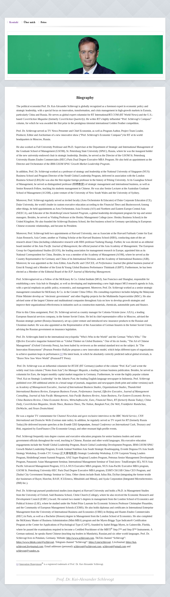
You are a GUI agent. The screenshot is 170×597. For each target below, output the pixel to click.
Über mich (29, 22)
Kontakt (13, 22)
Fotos (43, 22)
